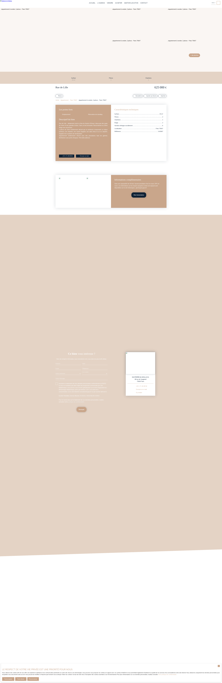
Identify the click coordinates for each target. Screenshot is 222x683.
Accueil (92, 3)
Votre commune (60, 373)
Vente (57, 100)
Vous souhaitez (85, 372)
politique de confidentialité (76, 402)
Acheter (118, 3)
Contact (144, 3)
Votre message (60, 378)
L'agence (101, 3)
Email (57, 368)
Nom (83, 364)
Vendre (110, 3)
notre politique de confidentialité (167, 674)
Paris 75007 (73, 100)
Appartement (65, 100)
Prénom (58, 364)
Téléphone (85, 368)
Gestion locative (131, 3)
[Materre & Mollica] (9, 4)
